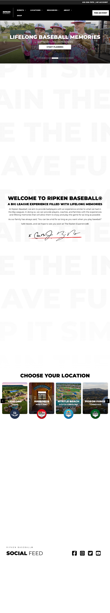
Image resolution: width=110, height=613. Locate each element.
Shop (19, 16)
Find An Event (100, 13)
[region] (55, 41)
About (67, 10)
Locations (35, 10)
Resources (52, 10)
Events (20, 10)
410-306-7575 (88, 2)
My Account (102, 2)
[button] (55, 37)
